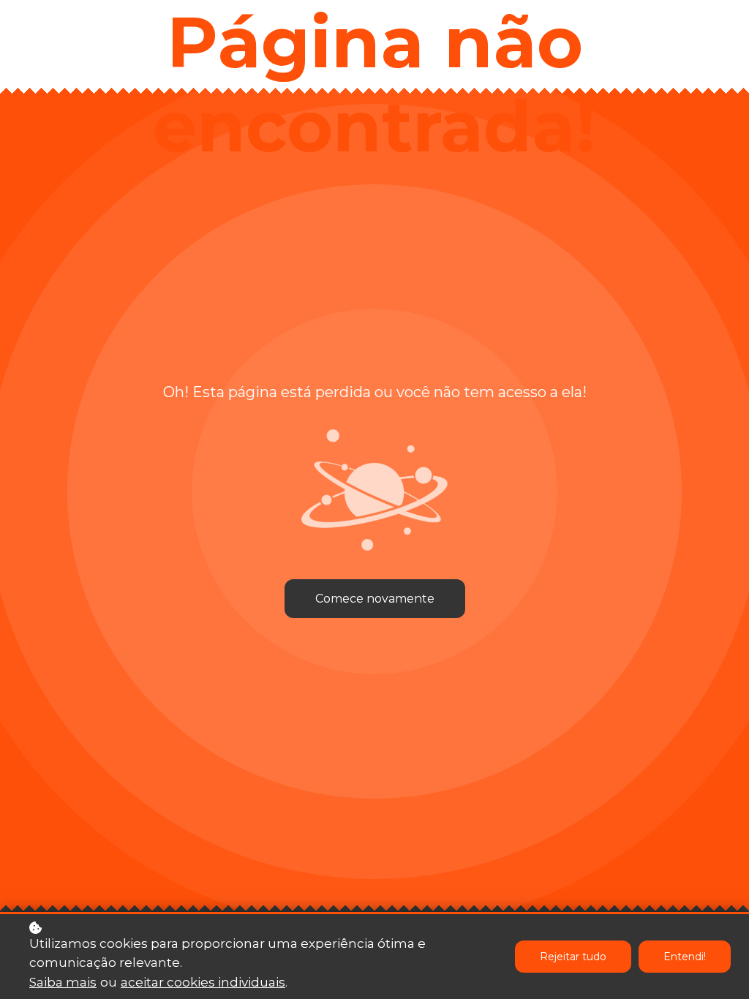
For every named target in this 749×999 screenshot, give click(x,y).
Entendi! (684, 956)
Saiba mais (63, 982)
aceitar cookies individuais (203, 982)
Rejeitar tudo (573, 956)
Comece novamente (374, 599)
